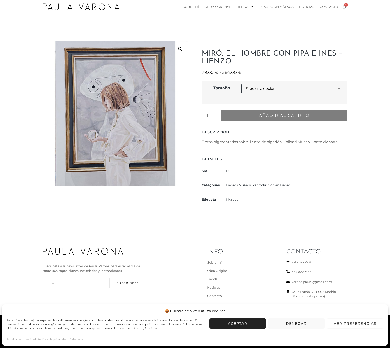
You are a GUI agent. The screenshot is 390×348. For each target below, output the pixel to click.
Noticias (306, 7)
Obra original (217, 7)
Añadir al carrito (284, 115)
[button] (180, 49)
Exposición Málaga (276, 7)
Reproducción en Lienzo (271, 185)
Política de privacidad (21, 339)
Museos (232, 199)
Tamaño (221, 88)
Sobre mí (191, 7)
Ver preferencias (355, 323)
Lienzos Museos (238, 185)
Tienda (242, 7)
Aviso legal (77, 339)
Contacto (329, 7)
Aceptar (237, 323)
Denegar (296, 323)
